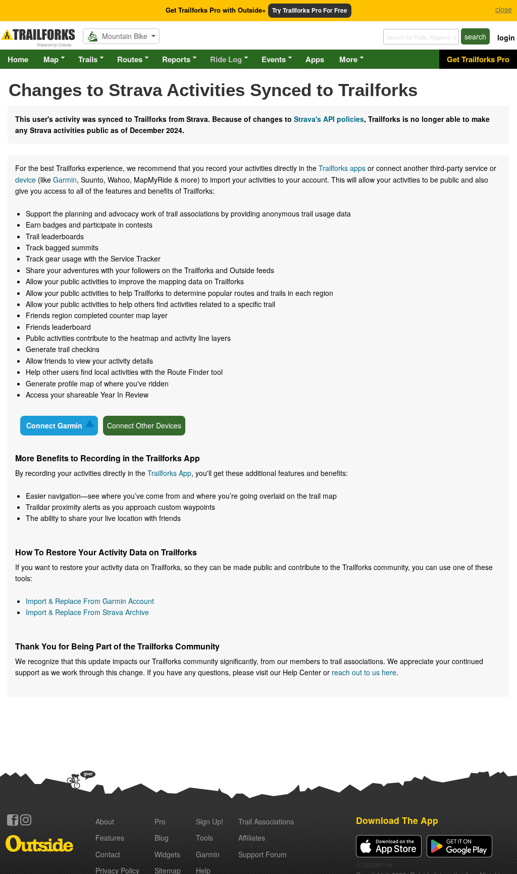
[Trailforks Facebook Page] (12, 820)
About (104, 821)
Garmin (65, 179)
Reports (176, 59)
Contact (107, 854)
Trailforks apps (342, 168)
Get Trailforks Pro (478, 59)
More (348, 59)
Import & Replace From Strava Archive (87, 612)
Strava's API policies (329, 119)
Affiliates (251, 838)
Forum (262, 854)
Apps (314, 59)
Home (18, 59)
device (25, 179)
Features (109, 838)
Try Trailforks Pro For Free (309, 10)
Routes (129, 59)
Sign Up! (209, 821)
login (506, 37)
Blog (161, 838)
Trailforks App (169, 473)
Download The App (397, 820)
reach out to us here (364, 672)
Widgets (167, 854)
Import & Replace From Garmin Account (90, 601)
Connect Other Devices (144, 425)
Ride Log (226, 59)
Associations (266, 821)
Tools (204, 838)
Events (274, 59)
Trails (87, 59)
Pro (160, 821)
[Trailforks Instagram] (25, 820)
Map (51, 59)
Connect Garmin (54, 425)
